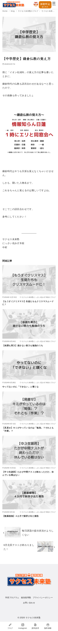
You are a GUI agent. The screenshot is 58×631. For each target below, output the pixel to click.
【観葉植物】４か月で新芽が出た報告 (20, 515)
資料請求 (35, 628)
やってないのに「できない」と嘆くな (20, 386)
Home (5, 11)
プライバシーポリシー (43, 597)
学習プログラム (12, 597)
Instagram (22, 628)
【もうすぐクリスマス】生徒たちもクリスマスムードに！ (28, 303)
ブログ (10, 628)
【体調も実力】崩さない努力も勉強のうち (22, 345)
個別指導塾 (26, 597)
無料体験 (48, 628)
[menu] (54, 3)
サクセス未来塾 (33, 617)
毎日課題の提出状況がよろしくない (38, 532)
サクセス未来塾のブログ (28, 11)
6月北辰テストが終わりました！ (19, 547)
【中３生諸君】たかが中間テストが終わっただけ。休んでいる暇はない (28, 473)
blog (13, 11)
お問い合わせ (29, 602)
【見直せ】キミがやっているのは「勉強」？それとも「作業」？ (28, 429)
